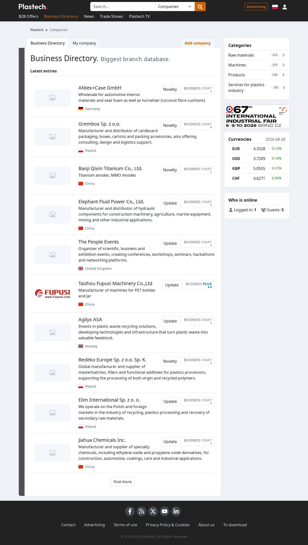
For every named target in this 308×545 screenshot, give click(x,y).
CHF (236, 178)
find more (123, 481)
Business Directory (61, 16)
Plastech (37, 29)
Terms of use (125, 524)
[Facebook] (130, 511)
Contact (68, 524)
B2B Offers (28, 16)
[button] (284, 6)
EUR (236, 148)
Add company (198, 43)
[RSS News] (141, 511)
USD (236, 158)
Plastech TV (139, 16)
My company (84, 43)
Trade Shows (111, 16)
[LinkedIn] (176, 511)
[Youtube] (164, 511)
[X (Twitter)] (153, 511)
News (89, 16)
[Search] (200, 6)
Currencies (239, 139)
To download (235, 524)
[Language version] (275, 6)
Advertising (256, 6)
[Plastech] (33, 6)
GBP (236, 168)
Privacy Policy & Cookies (168, 524)
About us (206, 524)
